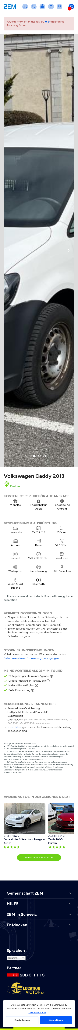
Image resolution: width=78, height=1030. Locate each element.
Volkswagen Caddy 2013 (34, 476)
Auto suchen (34, 9)
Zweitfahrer (15, 727)
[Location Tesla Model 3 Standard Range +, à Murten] (24, 818)
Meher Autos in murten (39, 857)
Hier (47, 21)
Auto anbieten (43, 9)
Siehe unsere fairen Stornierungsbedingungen (31, 658)
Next (70, 820)
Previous (7, 820)
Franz (60, 9)
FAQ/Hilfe (51, 9)
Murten (14, 486)
